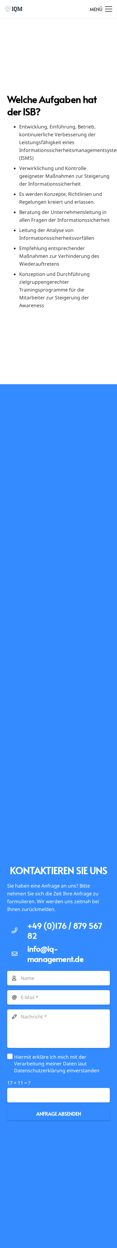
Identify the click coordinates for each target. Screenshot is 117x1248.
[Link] (13, 9)
